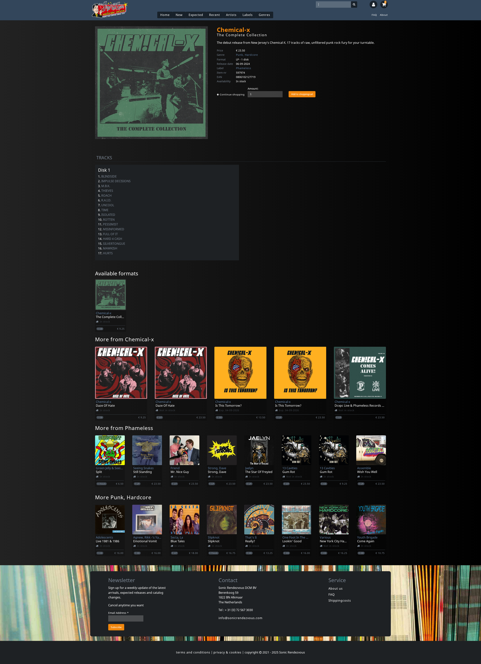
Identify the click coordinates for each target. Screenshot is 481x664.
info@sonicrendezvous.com (240, 618)
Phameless (243, 68)
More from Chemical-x (124, 339)
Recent (214, 15)
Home (165, 15)
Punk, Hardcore (247, 55)
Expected (196, 15)
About (384, 15)
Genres (264, 15)
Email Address (118, 613)
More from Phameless (124, 427)
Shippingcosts (339, 600)
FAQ (374, 15)
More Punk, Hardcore (123, 497)
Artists (231, 15)
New (179, 15)
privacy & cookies (227, 652)
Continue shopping (232, 94)
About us (335, 588)
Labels (248, 15)
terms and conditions (193, 652)
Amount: (253, 88)
